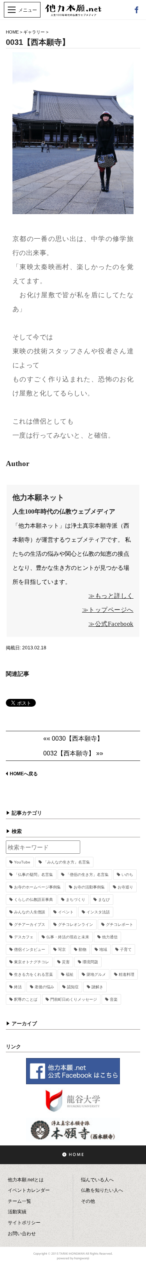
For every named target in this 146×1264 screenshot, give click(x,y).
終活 (18, 987)
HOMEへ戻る (24, 773)
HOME (12, 32)
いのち (127, 874)
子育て (126, 949)
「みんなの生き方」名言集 (66, 862)
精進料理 (126, 974)
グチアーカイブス (29, 924)
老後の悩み (44, 987)
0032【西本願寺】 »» (73, 753)
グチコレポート (119, 924)
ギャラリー (34, 32)
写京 (62, 949)
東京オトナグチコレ (31, 962)
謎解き (97, 987)
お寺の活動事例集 (89, 887)
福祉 (70, 974)
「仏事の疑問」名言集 (33, 874)
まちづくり (75, 899)
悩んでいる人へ (97, 1179)
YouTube (22, 862)
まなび (104, 899)
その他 (88, 1201)
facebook (136, 10)
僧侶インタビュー (29, 949)
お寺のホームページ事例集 (37, 887)
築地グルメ (96, 974)
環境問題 (90, 962)
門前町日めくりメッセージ (73, 999)
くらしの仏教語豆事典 (33, 899)
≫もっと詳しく (111, 595)
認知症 (73, 987)
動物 (82, 949)
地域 (103, 949)
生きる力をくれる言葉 (33, 974)
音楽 (114, 999)
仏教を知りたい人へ (102, 1190)
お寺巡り (125, 887)
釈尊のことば (25, 999)
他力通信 (110, 937)
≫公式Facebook (111, 623)
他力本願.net (73, 14)
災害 (66, 962)
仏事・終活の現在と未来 (67, 937)
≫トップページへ (108, 609)
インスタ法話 (98, 912)
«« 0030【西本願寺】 (73, 738)
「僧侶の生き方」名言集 (87, 874)
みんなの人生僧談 (29, 912)
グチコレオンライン (75, 924)
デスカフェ (23, 937)
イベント (66, 912)
